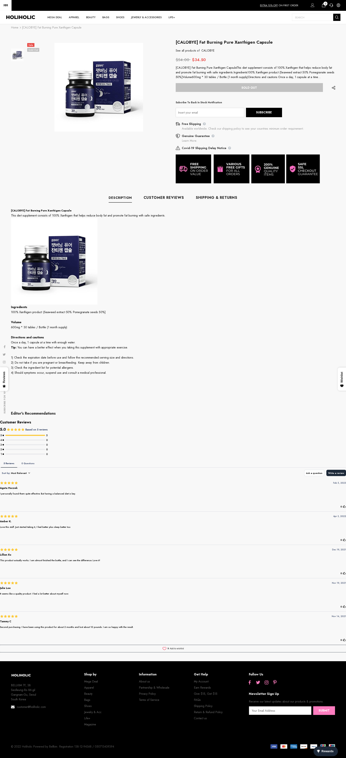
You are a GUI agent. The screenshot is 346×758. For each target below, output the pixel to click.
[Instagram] (266, 682)
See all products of (188, 50)
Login (311, 6)
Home (14, 27)
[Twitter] (258, 682)
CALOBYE (207, 50)
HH (6, 5)
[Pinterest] (275, 682)
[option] (98, 87)
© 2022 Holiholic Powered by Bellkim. (35, 746)
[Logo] (20, 17)
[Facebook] (249, 682)
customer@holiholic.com (31, 707)
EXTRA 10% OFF (269, 5)
